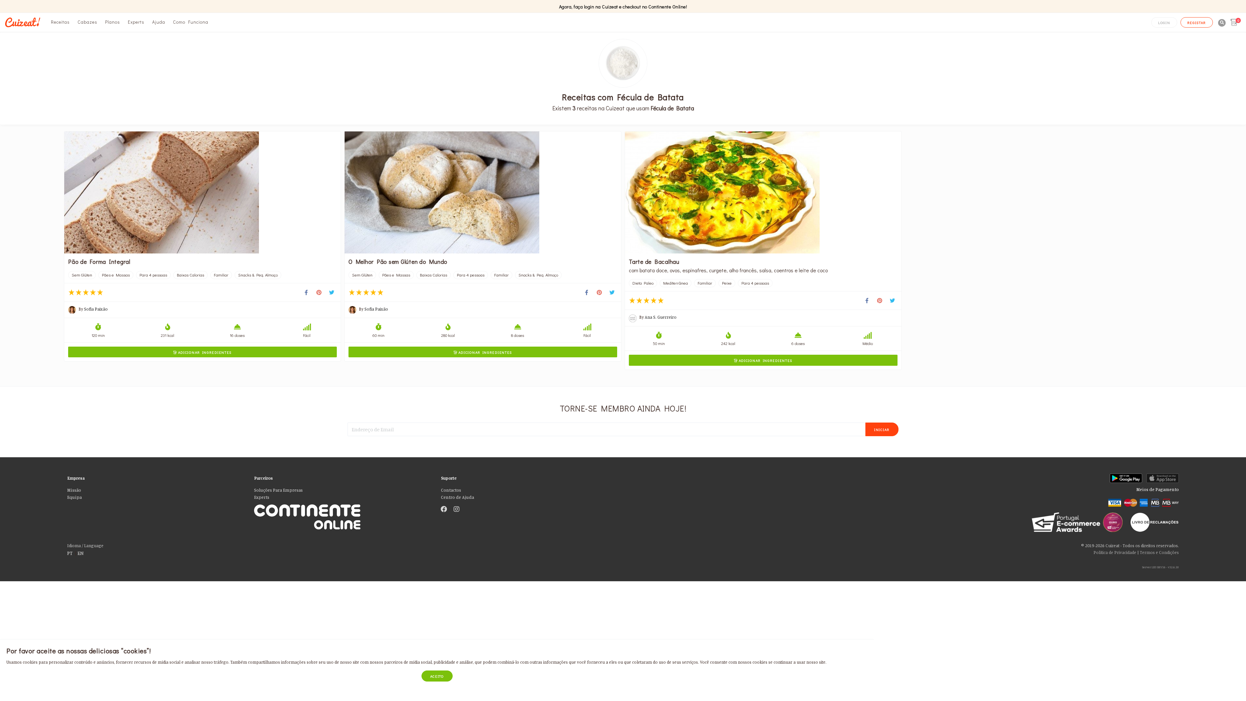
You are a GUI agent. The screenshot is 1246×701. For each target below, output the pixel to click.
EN (81, 553)
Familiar (221, 274)
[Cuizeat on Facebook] (444, 509)
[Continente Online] (342, 509)
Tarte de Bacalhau (654, 261)
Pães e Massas (116, 274)
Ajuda (158, 22)
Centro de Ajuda (457, 497)
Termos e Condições (1159, 552)
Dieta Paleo (643, 283)
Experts (136, 22)
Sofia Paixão (96, 309)
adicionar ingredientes (202, 352)
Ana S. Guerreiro (661, 317)
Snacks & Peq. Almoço (258, 274)
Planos (112, 22)
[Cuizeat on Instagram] (456, 509)
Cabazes (87, 22)
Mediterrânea (675, 283)
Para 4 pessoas (153, 274)
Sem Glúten (82, 274)
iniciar (882, 429)
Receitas (60, 22)
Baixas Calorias (190, 274)
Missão (74, 490)
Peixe (727, 283)
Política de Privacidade (1114, 552)
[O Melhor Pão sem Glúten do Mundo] (483, 192)
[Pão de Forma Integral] (202, 192)
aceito (437, 676)
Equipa (74, 497)
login (1164, 22)
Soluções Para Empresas (278, 490)
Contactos (451, 490)
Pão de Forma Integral (99, 261)
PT (70, 553)
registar (1196, 22)
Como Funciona (190, 22)
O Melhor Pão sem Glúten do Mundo (397, 261)
